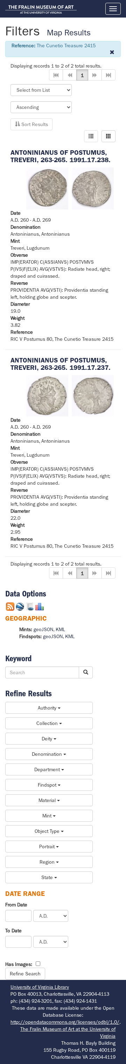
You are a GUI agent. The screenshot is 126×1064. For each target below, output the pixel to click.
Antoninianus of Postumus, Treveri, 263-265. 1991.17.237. (60, 364)
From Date (16, 904)
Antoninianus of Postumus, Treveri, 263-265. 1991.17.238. (60, 156)
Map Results (69, 32)
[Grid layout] (108, 136)
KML (60, 629)
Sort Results (34, 124)
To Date (13, 930)
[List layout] (91, 136)
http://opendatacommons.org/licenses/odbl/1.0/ (64, 1022)
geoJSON (43, 629)
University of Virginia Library (39, 987)
